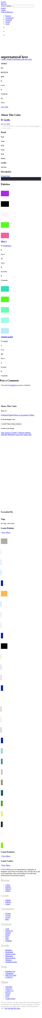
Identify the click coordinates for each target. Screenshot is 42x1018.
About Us (8, 989)
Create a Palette (6, 59)
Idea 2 (4, 241)
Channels (8, 20)
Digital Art (9, 931)
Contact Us (9, 991)
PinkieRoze (7, 246)
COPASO (9, 977)
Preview (22, 433)
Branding (8, 950)
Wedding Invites (11, 962)
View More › (6, 532)
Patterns (8, 889)
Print (7, 937)
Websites (8, 960)
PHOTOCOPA (10, 975)
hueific (7, 120)
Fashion (8, 933)
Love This (4, 107)
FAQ (7, 997)
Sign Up (4, 4)
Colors (7, 885)
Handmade (9, 952)
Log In (3, 2)
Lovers (7, 917)
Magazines (9, 956)
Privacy (8, 993)
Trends (7, 22)
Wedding (8, 941)
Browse (8, 16)
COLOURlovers (7, 12)
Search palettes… (7, 6)
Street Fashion (10, 958)
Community (9, 18)
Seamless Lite (10, 971)
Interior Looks (10, 954)
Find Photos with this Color (22, 59)
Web (7, 939)
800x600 (11, 435)
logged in (13, 385)
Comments (4, 94)
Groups (8, 915)
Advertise (8, 987)
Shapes (7, 891)
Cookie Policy (10, 999)
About (4, 982)
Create (3, 10)
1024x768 (18, 435)
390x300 (4, 435)
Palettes (8, 887)
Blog (7, 919)
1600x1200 (27, 435)
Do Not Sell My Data (12, 1008)
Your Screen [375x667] (9, 433)
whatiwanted (7, 337)
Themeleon (9, 973)
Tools (7, 24)
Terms (7, 995)
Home (7, 935)
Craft (7, 929)
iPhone (28, 433)
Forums (8, 913)
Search (3, 8)
